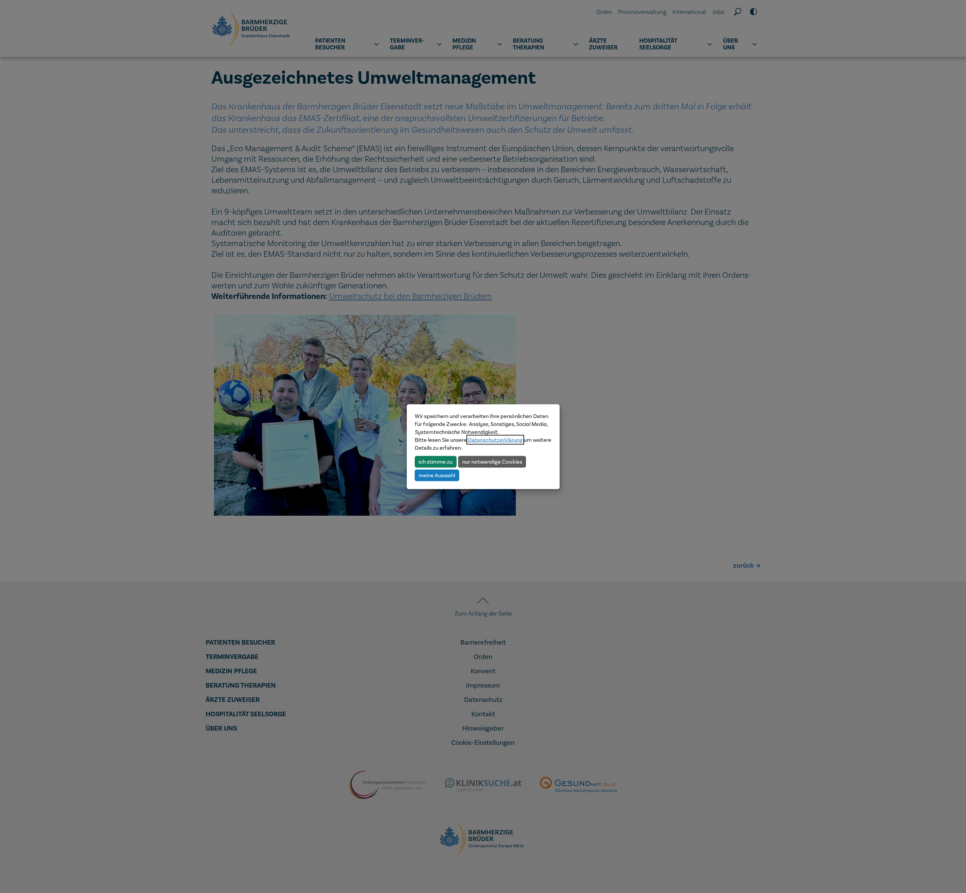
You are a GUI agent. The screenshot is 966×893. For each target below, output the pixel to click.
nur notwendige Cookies (492, 461)
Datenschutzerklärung (495, 439)
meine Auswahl (436, 475)
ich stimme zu (435, 461)
